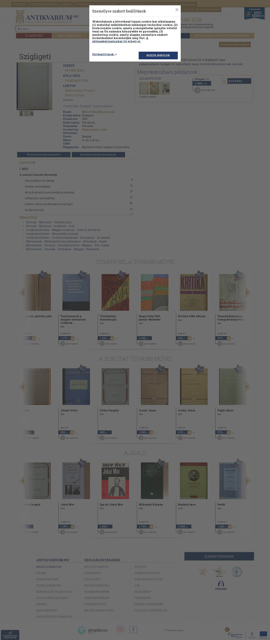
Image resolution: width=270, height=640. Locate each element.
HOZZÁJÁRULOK (158, 55)
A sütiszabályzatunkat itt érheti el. (120, 39)
